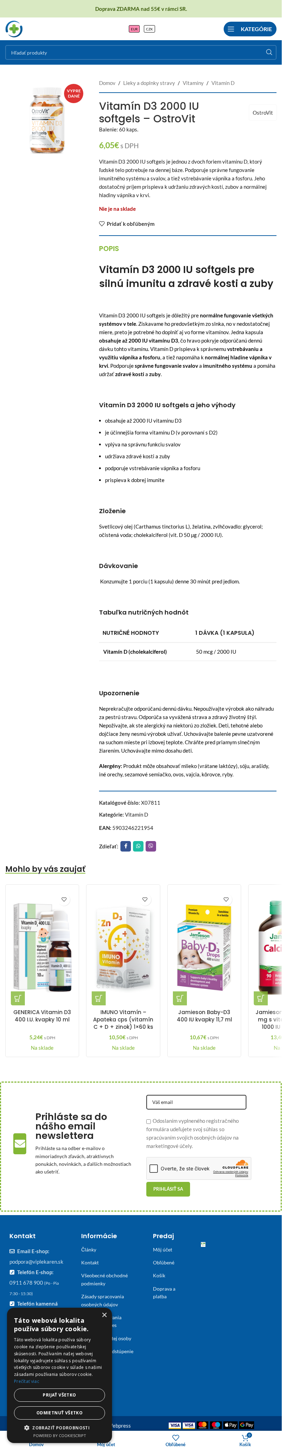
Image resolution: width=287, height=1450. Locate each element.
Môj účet (162, 1249)
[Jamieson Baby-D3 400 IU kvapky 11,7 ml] (204, 947)
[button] (18, 998)
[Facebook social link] (125, 846)
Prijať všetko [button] (59, 1395)
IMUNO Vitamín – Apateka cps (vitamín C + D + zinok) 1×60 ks (123, 1019)
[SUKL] (203, 1246)
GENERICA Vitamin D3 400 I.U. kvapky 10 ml (42, 1015)
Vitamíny (193, 83)
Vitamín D (222, 83)
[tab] (109, 248)
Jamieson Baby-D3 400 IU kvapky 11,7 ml (204, 1015)
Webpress (119, 1425)
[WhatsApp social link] (138, 846)
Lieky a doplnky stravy (149, 83)
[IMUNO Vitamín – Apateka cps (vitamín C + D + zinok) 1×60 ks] (123, 947)
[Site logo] (14, 28)
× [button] (104, 1315)
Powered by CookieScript (59, 1435)
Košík (159, 1275)
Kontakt (90, 1262)
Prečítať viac (26, 1381)
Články (88, 1249)
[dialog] (59, 1375)
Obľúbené (163, 1262)
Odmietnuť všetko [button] (59, 1413)
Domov (107, 83)
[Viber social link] (151, 846)
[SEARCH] (269, 52)
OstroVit (263, 112)
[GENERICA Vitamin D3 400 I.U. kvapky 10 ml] (42, 947)
